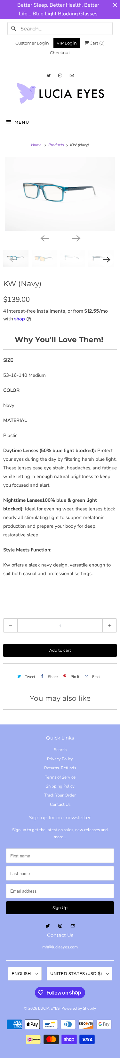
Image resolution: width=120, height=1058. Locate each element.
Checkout (60, 52)
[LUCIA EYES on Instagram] (60, 75)
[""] (60, 194)
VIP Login (67, 42)
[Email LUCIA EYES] (72, 75)
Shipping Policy (60, 786)
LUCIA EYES (49, 1008)
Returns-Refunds (60, 768)
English (22, 973)
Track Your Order (60, 795)
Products (56, 144)
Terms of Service (60, 777)
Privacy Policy (60, 759)
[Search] (13, 28)
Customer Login (32, 42)
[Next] (76, 238)
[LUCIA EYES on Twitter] (48, 75)
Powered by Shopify (78, 1008)
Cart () (97, 42)
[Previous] (44, 238)
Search (60, 750)
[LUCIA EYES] (60, 95)
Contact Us (60, 804)
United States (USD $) (76, 973)
